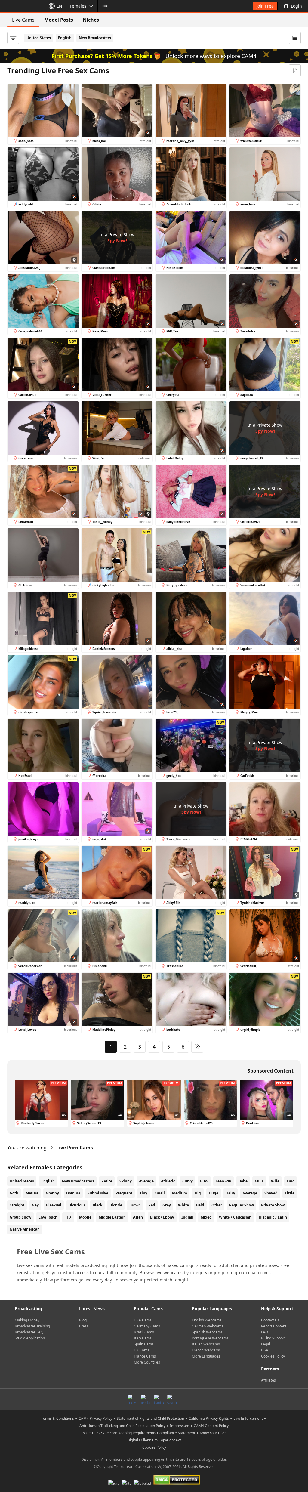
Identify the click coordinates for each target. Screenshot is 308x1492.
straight (17, 1205)
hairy (230, 1193)
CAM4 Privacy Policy (95, 1418)
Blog (83, 1320)
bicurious (77, 1205)
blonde (115, 1205)
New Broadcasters (95, 37)
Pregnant (124, 1193)
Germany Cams (147, 1326)
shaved (271, 1193)
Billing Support (273, 1338)
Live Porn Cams (74, 1147)
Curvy (187, 1181)
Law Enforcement (248, 1418)
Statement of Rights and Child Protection (150, 1418)
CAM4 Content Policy (211, 1425)
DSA (264, 1350)
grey (166, 1205)
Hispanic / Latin (273, 1217)
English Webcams (206, 1320)
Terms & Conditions (57, 1418)
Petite (106, 1181)
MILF (259, 1181)
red (151, 1205)
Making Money (27, 1320)
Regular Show (241, 1205)
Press (83, 1326)
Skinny (125, 1181)
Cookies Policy (273, 1356)
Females (78, 6)
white (183, 1205)
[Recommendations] (295, 38)
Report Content (273, 1326)
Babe (243, 1181)
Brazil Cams (144, 1332)
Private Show (273, 1205)
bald (200, 1205)
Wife (275, 1181)
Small (160, 1193)
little (289, 1193)
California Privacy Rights (209, 1418)
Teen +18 (223, 1181)
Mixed (206, 1217)
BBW (204, 1181)
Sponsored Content (271, 1070)
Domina (73, 1193)
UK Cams (141, 1350)
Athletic (168, 1181)
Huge (213, 1193)
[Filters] (13, 38)
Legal (265, 1344)
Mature (32, 1193)
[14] (197, 1047)
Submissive (98, 1193)
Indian (187, 1217)
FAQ (264, 1332)
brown (135, 1205)
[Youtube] (172, 1399)
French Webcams (206, 1350)
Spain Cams (144, 1344)
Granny (52, 1193)
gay (35, 1205)
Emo (290, 1181)
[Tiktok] (132, 1399)
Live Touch (47, 1217)
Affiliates (268, 1380)
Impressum (179, 1425)
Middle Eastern (112, 1217)
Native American (25, 1229)
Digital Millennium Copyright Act (154, 1440)
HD (68, 1217)
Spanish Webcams (207, 1332)
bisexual (53, 1205)
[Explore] (105, 6)
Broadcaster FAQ (29, 1332)
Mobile (85, 1217)
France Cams (145, 1356)
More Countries (147, 1362)
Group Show (20, 1217)
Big (198, 1193)
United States (38, 37)
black (97, 1205)
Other (216, 1205)
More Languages (206, 1356)
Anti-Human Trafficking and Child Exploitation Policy (122, 1425)
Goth (14, 1193)
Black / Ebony (162, 1217)
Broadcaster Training (32, 1326)
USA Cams (143, 1320)
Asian (138, 1217)
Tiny (143, 1193)
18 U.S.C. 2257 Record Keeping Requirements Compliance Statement (138, 1432)
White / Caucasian (235, 1217)
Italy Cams (143, 1338)
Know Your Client (214, 1432)
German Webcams (207, 1326)
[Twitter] (159, 1399)
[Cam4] (21, 6)
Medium (179, 1193)
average (249, 1193)
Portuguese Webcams (210, 1338)
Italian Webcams (206, 1344)
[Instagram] (145, 1399)
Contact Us (270, 1320)
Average (146, 1181)
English (65, 37)
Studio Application (30, 1338)
